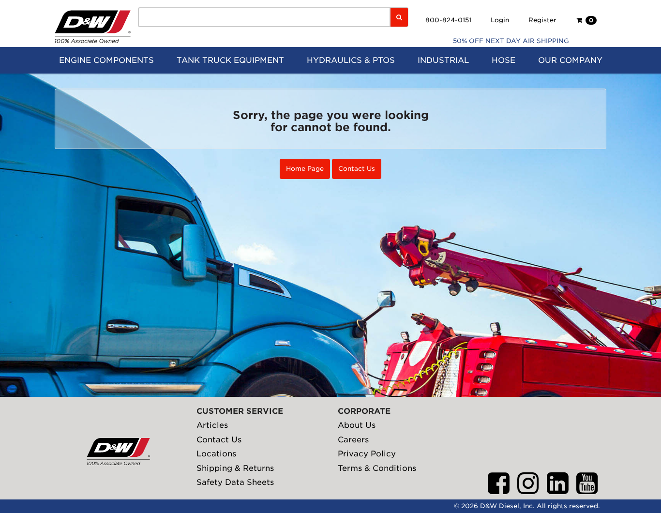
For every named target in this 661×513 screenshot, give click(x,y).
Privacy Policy (367, 453)
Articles (212, 425)
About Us (357, 425)
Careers (353, 439)
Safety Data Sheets (235, 482)
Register (542, 20)
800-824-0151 (448, 20)
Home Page (305, 168)
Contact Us (356, 168)
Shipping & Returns (235, 468)
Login (500, 20)
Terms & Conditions (377, 468)
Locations (216, 453)
